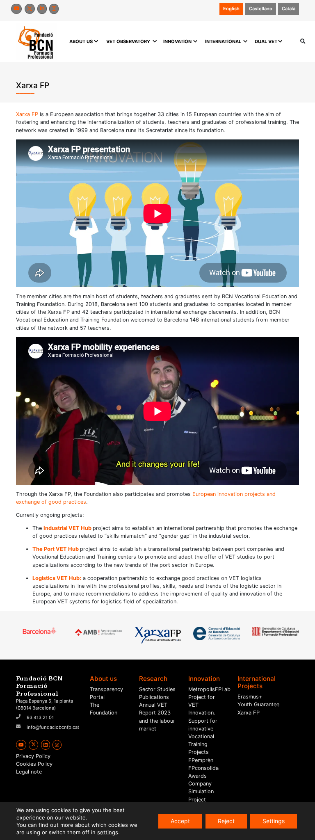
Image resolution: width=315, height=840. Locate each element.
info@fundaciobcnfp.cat (53, 727)
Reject (226, 820)
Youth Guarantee (258, 704)
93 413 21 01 (40, 717)
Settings (273, 820)
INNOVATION (177, 41)
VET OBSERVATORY (128, 41)
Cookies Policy (34, 764)
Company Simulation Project (201, 791)
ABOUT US (81, 41)
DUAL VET (266, 41)
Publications (154, 697)
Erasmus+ (249, 697)
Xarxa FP (27, 114)
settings (107, 832)
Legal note (29, 772)
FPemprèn (200, 760)
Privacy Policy (33, 756)
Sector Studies (157, 689)
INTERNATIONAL (223, 41)
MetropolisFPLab (209, 689)
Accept (180, 820)
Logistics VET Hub (56, 578)
